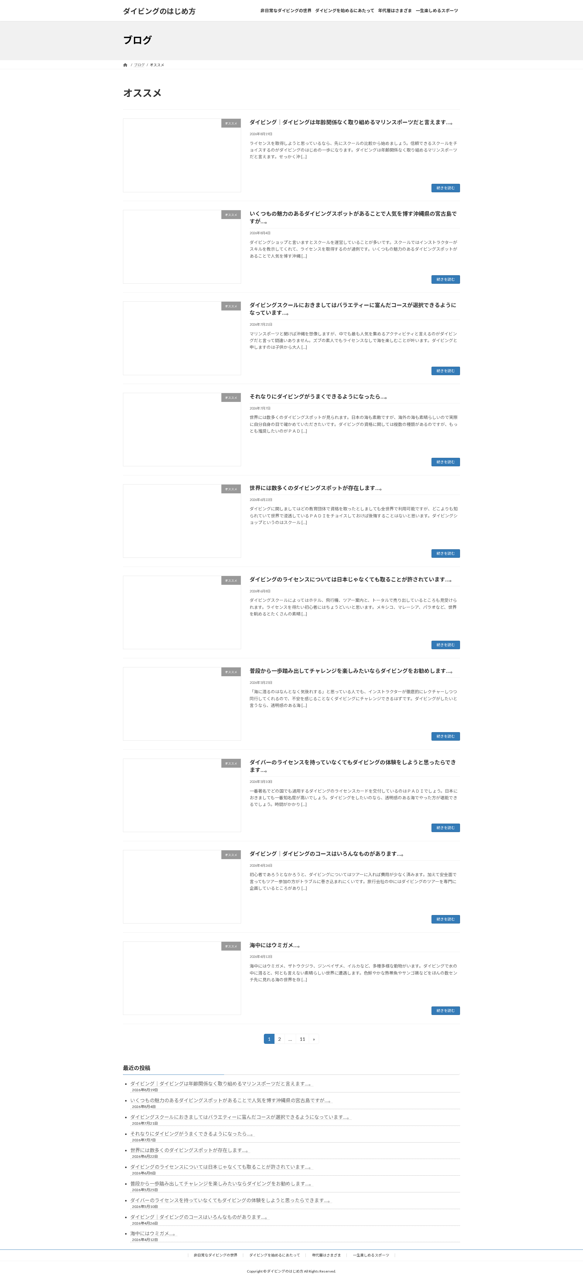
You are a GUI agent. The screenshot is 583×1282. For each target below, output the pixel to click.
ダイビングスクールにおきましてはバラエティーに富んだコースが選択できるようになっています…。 (241, 1117)
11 (302, 1040)
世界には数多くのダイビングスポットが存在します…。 (317, 488)
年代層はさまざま (326, 1255)
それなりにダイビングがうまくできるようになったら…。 (320, 396)
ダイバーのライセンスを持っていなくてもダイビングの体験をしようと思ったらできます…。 (231, 1200)
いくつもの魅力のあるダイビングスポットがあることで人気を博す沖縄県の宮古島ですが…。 (231, 1100)
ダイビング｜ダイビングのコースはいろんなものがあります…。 (328, 853)
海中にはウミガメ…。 (276, 945)
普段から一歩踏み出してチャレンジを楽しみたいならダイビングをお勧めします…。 (353, 670)
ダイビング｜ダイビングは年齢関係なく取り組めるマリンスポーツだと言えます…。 (353, 122)
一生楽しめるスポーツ (371, 1255)
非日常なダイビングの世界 (215, 1255)
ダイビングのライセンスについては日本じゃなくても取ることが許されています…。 (352, 579)
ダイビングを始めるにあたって (274, 1255)
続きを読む (446, 188)
